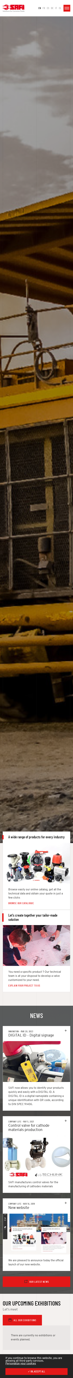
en (39, 8)
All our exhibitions (25, 1320)
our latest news (39, 1282)
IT (56, 8)
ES (48, 8)
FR (44, 8)
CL (60, 8)
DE (52, 8)
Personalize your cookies (20, 1363)
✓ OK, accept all (36, 1371)
